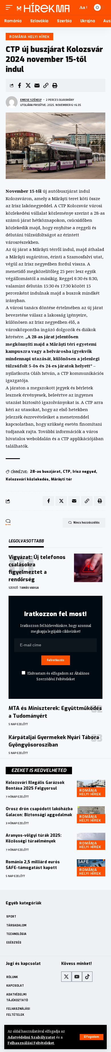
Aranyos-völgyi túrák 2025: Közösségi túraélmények (33, 838)
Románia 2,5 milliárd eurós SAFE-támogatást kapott (33, 864)
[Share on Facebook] (19, 85)
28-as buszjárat (45, 471)
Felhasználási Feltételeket (31, 1043)
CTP (66, 471)
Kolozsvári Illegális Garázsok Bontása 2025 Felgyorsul (35, 785)
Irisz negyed (84, 471)
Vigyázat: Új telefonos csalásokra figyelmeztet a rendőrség (37, 568)
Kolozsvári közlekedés (27, 479)
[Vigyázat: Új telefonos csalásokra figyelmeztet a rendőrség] (88, 568)
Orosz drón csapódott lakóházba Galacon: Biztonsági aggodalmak (39, 811)
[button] (91, 1037)
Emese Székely (31, 100)
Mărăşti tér (61, 479)
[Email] (37, 85)
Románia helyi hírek (29, 36)
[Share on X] (28, 85)
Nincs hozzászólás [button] (86, 523)
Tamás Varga (29, 588)
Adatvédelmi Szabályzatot (31, 1037)
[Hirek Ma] (42, 7)
